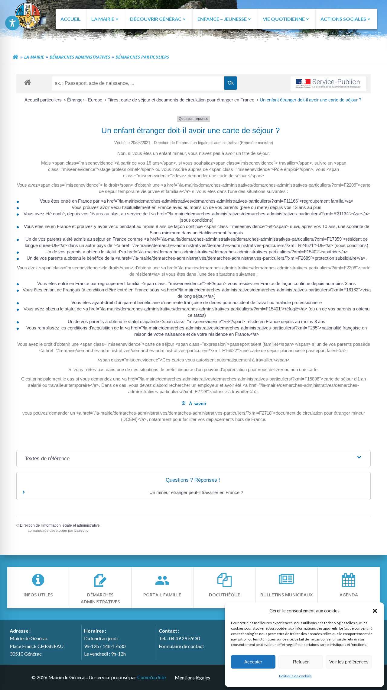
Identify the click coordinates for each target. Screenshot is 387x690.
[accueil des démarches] (27, 82)
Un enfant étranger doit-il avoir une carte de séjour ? (311, 99)
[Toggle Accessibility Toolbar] (12, 23)
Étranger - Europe (85, 99)
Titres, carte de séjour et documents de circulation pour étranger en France (181, 99)
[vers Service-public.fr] (328, 83)
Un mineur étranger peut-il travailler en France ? (196, 492)
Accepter (253, 661)
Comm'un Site (151, 677)
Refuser (301, 661)
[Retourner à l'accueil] (15, 57)
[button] (375, 611)
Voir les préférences (349, 661)
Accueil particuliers (43, 99)
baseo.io (81, 530)
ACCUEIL (70, 19)
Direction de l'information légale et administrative (60, 525)
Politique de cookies (295, 676)
